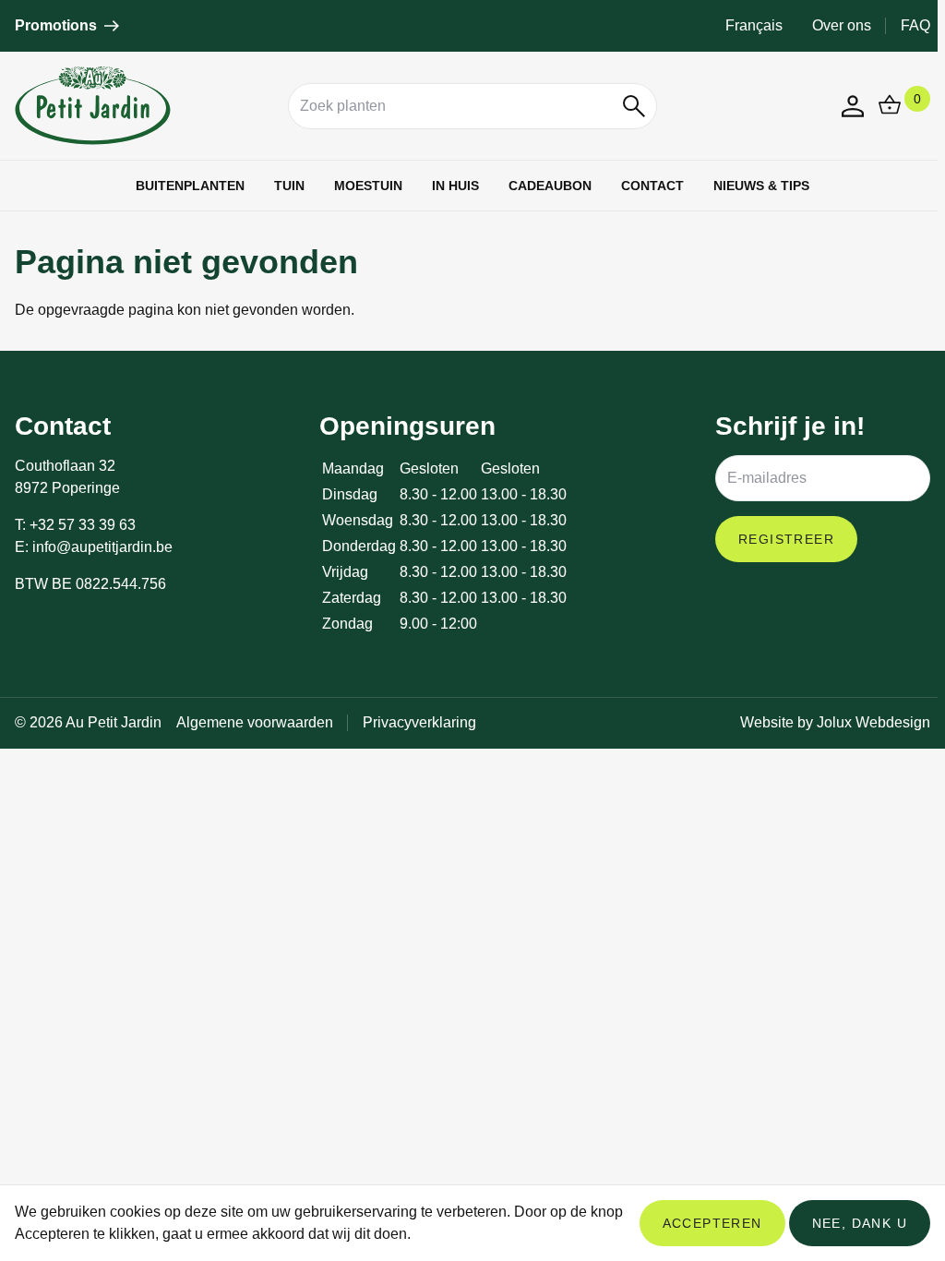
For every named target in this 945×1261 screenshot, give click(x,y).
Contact (652, 185)
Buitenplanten (190, 185)
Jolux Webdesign (873, 722)
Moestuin (368, 185)
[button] (634, 106)
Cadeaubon (550, 185)
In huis (455, 185)
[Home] (144, 105)
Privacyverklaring (419, 722)
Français (754, 25)
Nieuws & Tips (761, 185)
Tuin (289, 185)
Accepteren (712, 1223)
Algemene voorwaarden (254, 722)
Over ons (841, 25)
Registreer (786, 539)
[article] (67, 26)
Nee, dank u (859, 1223)
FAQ (915, 25)
